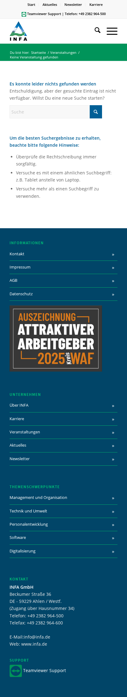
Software (18, 537)
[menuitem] (31, 4)
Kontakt (17, 254)
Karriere (96, 4)
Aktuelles (50, 4)
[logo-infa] (53, 31)
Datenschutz (21, 294)
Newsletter (73, 4)
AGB (13, 280)
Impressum (20, 267)
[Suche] (94, 31)
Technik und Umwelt (28, 511)
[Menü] (108, 31)
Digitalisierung (22, 551)
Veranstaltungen (25, 432)
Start (31, 4)
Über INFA (19, 405)
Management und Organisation (38, 497)
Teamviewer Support (44, 13)
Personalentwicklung (29, 524)
